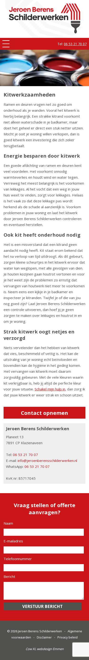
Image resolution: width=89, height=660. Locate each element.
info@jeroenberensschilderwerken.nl (47, 460)
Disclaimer (44, 637)
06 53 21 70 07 (75, 44)
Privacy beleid (67, 637)
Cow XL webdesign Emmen (45, 649)
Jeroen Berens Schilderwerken (40, 631)
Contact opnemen (44, 412)
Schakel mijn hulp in (50, 389)
